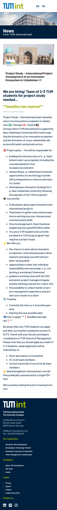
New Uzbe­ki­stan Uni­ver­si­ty (18, 132)
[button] (51, 6)
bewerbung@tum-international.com (27, 371)
